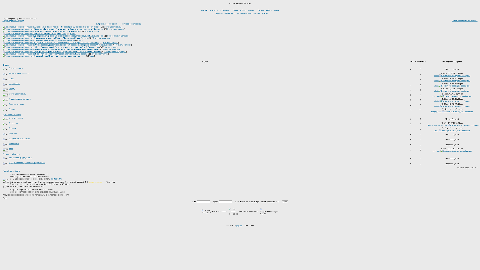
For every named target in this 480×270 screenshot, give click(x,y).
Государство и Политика (19, 138)
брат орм (436, 96)
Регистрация (273, 10)
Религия (12, 128)
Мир (80, 40)
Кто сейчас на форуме (12, 171)
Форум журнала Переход (13, 21)
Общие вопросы (16, 68)
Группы (261, 10)
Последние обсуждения (131, 24)
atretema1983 (56, 179)
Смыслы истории (91, 31)
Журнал (6, 65)
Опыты (12, 109)
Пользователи (248, 10)
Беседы (12, 89)
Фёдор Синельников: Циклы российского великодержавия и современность (66, 43)
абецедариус (436, 111)
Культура (13, 133)
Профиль (218, 13)
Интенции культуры (112, 27)
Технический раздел (11, 154)
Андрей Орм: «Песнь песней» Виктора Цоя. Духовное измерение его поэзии (67, 27)
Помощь (225, 10)
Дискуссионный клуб (12, 115)
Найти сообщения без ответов (465, 21)
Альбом (215, 10)
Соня (436, 130)
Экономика (14, 143)
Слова (73, 33)
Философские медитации (117, 36)
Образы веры (14, 83)
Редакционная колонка (18, 73)
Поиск (235, 10)
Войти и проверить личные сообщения (243, 13)
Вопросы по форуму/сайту (20, 157)
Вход (265, 13)
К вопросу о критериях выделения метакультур (54, 40)
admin (436, 75)
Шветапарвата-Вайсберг (437, 125)
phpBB (239, 225)
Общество (13, 123)
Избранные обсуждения (106, 24)
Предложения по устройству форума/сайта (27, 163)
